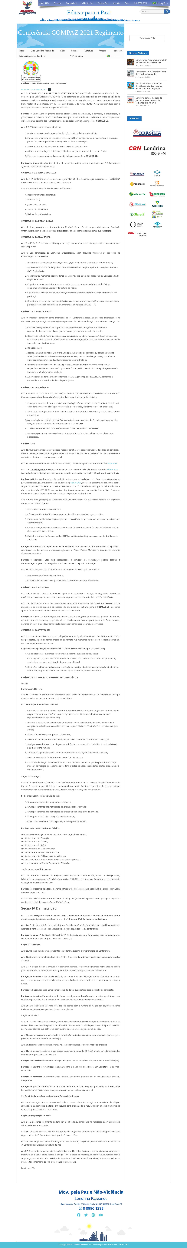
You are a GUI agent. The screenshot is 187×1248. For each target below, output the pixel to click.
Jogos (21, 50)
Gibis (62, 50)
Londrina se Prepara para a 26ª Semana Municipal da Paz (151, 61)
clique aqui (112, 463)
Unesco (102, 50)
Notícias (75, 50)
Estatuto (89, 50)
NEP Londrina (76, 55)
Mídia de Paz (87, 3)
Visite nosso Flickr (147, 38)
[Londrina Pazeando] (27, 15)
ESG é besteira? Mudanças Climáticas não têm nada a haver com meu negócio (149, 86)
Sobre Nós (44, 3)
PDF (49, 89)
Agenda (116, 3)
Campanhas (71, 3)
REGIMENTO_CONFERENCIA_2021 (34, 89)
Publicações (103, 3)
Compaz (57, 3)
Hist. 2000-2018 (140, 3)
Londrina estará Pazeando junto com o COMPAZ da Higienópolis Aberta (149, 100)
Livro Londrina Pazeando (42, 50)
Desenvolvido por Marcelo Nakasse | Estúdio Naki (108, 1245)
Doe (127, 3)
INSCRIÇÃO (75, 482)
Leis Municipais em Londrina (32, 55)
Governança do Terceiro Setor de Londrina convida (151, 72)
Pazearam (117, 50)
